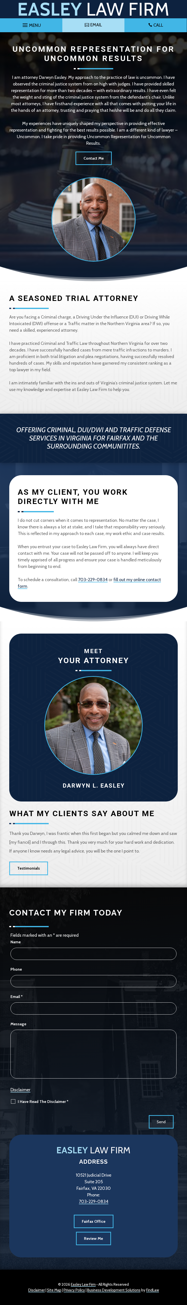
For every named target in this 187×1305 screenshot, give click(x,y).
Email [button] (96, 25)
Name (15, 942)
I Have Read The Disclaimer (43, 1101)
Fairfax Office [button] (93, 1221)
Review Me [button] (93, 1238)
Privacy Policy (74, 1290)
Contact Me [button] (94, 158)
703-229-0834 (93, 579)
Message (18, 1024)
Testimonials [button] (28, 868)
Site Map (54, 1290)
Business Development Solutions (113, 1290)
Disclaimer (20, 1089)
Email (16, 996)
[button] (31, 24)
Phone (16, 969)
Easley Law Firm (83, 1284)
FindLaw (152, 1290)
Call (158, 25)
